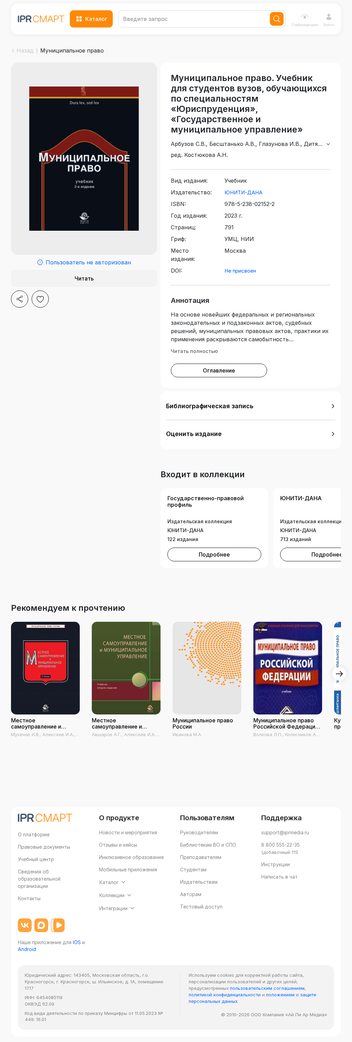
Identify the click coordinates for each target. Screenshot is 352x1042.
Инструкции (275, 864)
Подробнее (214, 554)
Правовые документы (44, 847)
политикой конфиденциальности (225, 994)
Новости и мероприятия (128, 832)
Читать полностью (194, 351)
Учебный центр (36, 859)
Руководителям (199, 832)
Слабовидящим (304, 25)
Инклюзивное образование (131, 857)
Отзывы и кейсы (118, 845)
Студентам (193, 869)
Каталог (96, 18)
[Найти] (277, 19)
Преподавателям (200, 857)
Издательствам (199, 882)
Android (27, 949)
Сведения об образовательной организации (39, 879)
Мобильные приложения (128, 869)
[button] (251, 406)
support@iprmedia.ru (285, 832)
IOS (77, 942)
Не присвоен (240, 270)
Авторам (190, 894)
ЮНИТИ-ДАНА (243, 192)
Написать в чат (279, 877)
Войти (328, 25)
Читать (84, 278)
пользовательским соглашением (267, 988)
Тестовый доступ (201, 906)
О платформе (34, 834)
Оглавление (219, 370)
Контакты (29, 898)
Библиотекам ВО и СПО (208, 845)
